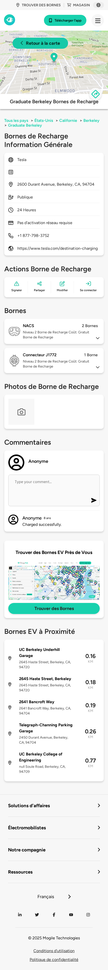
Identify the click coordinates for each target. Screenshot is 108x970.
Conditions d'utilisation (54, 950)
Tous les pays (16, 120)
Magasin (81, 5)
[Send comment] (93, 500)
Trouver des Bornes (54, 608)
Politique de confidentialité (54, 959)
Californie (68, 120)
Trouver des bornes (41, 5)
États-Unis (43, 120)
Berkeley (91, 120)
